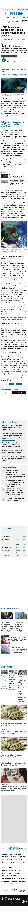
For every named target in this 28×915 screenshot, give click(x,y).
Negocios (4, 862)
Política (23, 857)
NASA (18, 21)
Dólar (7, 17)
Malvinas (19, 384)
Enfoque (12, 9)
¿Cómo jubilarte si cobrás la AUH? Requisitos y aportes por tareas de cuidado (14, 458)
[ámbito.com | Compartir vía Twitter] (20, 39)
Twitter (2, 848)
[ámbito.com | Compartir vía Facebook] (18, 39)
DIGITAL (6, 890)
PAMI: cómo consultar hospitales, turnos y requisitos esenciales (13, 452)
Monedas (3, 530)
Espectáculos (6, 873)
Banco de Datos (6, 859)
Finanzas (14, 857)
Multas (3, 884)
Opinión (13, 862)
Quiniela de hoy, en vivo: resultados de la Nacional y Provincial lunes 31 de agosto (12, 445)
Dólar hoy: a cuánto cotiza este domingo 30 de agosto (11, 756)
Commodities (17, 530)
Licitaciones (13, 884)
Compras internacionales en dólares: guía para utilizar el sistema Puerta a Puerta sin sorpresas (13, 789)
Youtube (17, 848)
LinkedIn (13, 848)
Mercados (18, 859)
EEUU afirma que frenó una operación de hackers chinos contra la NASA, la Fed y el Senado (17, 182)
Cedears (24, 530)
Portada (4, 854)
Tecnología (18, 873)
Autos (21, 870)
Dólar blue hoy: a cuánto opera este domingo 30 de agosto (13, 764)
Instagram (9, 848)
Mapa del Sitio (11, 876)
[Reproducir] (4, 60)
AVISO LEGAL (5, 881)
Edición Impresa (6, 867)
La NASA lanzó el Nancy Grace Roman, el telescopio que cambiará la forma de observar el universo (14, 69)
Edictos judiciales (18, 881)
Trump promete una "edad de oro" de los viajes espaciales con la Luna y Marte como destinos (7, 627)
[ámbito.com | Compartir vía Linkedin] (22, 39)
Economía (16, 17)
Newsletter (23, 848)
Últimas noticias (15, 854)
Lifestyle (22, 862)
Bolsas (10, 530)
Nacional (4, 865)
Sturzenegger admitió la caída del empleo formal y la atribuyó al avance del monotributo (15, 483)
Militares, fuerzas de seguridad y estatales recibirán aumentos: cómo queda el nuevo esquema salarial (13, 436)
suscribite (21, 13)
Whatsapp (21, 848)
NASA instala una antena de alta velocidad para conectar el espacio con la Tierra (18, 176)
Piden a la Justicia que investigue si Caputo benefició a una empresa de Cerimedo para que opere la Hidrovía (15, 474)
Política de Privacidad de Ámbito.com (13, 878)
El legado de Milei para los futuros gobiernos (15, 499)
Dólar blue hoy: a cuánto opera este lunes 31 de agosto (13, 683)
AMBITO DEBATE (22, 890)
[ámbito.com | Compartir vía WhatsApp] (16, 39)
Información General (10, 22)
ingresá (25, 13)
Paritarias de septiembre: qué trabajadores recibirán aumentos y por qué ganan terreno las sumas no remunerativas (15, 492)
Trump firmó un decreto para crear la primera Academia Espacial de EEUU (14, 75)
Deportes (22, 865)
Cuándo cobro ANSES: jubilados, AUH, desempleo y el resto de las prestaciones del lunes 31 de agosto (19, 650)
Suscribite (19, 392)
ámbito (3, 21)
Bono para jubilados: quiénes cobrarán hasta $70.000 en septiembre (12, 427)
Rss (2, 876)
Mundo (13, 865)
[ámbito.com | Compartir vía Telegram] (24, 39)
